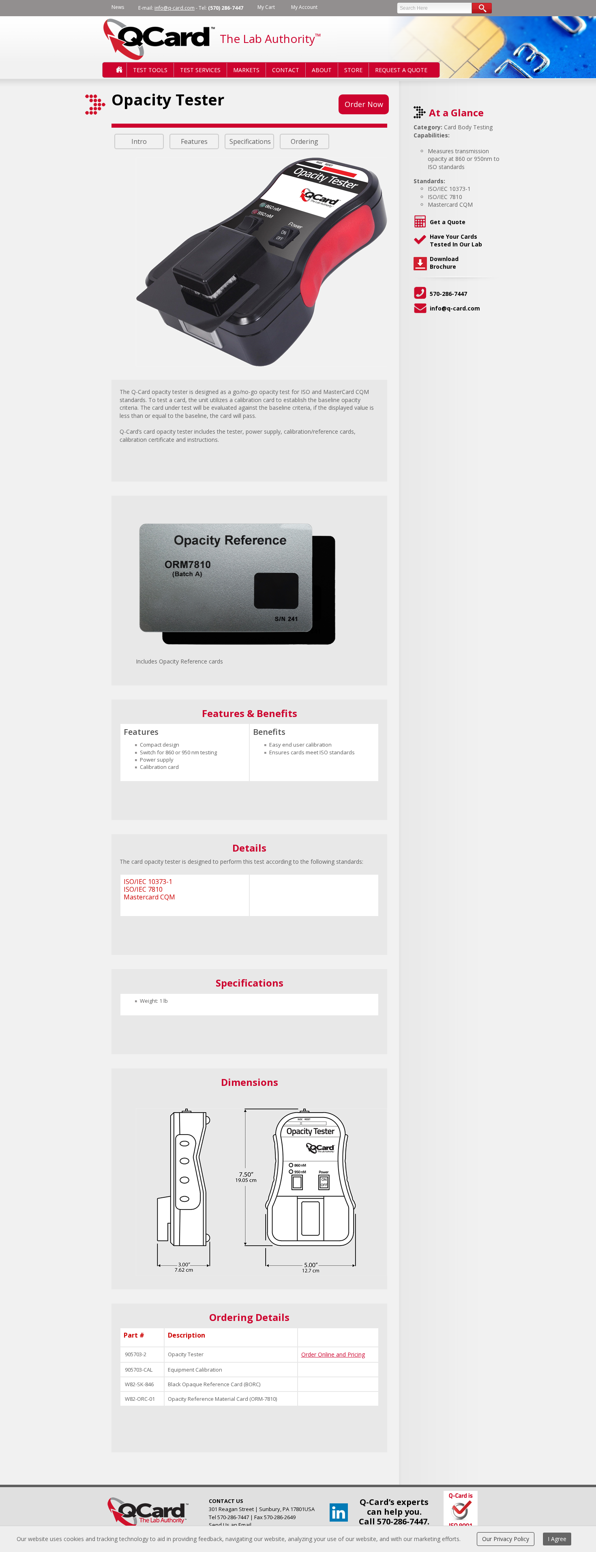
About (322, 70)
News (117, 7)
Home (112, 70)
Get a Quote (447, 222)
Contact (285, 70)
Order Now (364, 104)
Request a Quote (401, 70)
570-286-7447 (448, 294)
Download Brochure (444, 263)
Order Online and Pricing (333, 1354)
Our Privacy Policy (505, 1539)
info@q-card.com (174, 7)
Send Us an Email (230, 1524)
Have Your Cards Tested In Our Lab (456, 240)
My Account (304, 7)
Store (353, 70)
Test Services (200, 70)
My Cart (266, 7)
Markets (246, 70)
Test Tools (150, 70)
